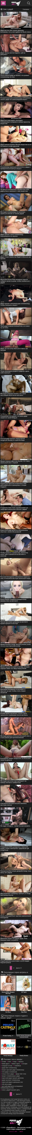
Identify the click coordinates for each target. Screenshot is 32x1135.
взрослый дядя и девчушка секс (12, 1082)
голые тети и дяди (8, 1074)
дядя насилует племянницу (11, 1080)
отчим (4, 1061)
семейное (17, 1065)
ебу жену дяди (6, 1084)
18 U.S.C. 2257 (13, 1131)
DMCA (21, 1131)
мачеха (21, 1061)
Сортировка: (26, 9)
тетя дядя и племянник (9, 1072)
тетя (9, 1061)
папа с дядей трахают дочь (11, 1090)
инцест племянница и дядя (11, 1076)
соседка (24, 1063)
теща (14, 1061)
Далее (18, 968)
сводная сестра (7, 1065)
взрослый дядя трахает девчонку (13, 1078)
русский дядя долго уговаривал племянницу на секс (12, 1087)
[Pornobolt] (16, 3)
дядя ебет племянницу (9, 1068)
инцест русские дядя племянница (13, 1070)
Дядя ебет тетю (21, 1074)
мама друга (6, 1063)
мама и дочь (16, 1063)
